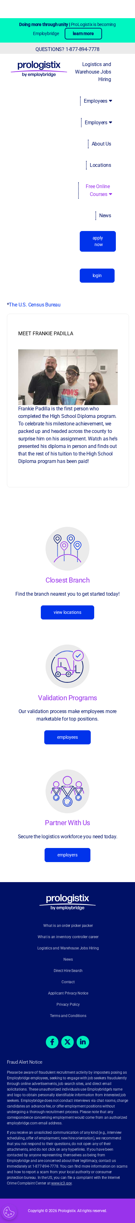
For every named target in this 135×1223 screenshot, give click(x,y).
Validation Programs (67, 698)
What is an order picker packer (68, 925)
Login (97, 275)
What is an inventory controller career (68, 937)
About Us (101, 144)
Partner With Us (67, 823)
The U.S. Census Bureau (35, 305)
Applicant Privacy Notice (68, 993)
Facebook (52, 1042)
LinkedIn (83, 1042)
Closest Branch (67, 580)
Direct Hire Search (68, 971)
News (105, 215)
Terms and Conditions (68, 1016)
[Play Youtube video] (68, 377)
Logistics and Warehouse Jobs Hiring (93, 71)
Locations (100, 165)
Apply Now (98, 241)
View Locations (67, 612)
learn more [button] (83, 33)
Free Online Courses (98, 190)
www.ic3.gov (61, 1183)
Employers (96, 123)
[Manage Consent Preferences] (9, 1212)
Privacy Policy (68, 1004)
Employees (95, 101)
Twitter (67, 1042)
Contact (68, 982)
